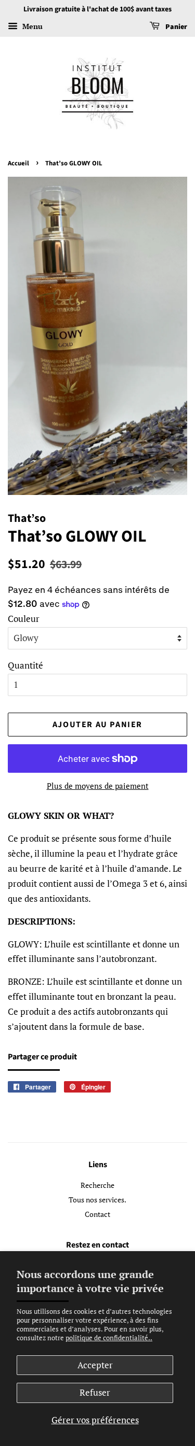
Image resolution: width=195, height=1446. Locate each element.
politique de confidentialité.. (109, 1337)
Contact (97, 1214)
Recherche (97, 1185)
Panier (175, 27)
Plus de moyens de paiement (98, 786)
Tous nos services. (97, 1199)
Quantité (25, 665)
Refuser (95, 1392)
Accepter (95, 1365)
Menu (31, 26)
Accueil (18, 163)
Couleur (24, 619)
